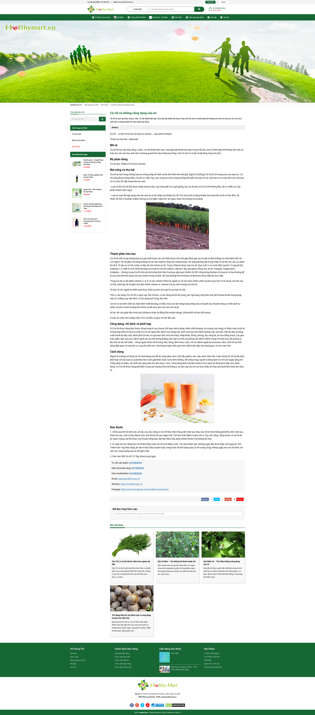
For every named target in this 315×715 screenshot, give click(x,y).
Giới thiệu (178, 17)
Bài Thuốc (104, 105)
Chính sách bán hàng (126, 648)
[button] (139, 9)
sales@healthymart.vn (125, 2)
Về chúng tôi (77, 648)
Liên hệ (226, 17)
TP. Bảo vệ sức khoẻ (102, 17)
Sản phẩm (209, 648)
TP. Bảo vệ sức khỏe (211, 653)
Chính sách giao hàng (123, 664)
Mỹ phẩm (120, 17)
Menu (115, 127)
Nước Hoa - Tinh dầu (160, 17)
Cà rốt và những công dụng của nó (123, 105)
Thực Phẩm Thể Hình (212, 657)
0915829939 (105, 2)
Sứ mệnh (73, 653)
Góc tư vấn (74, 657)
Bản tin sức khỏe (78, 140)
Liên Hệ (73, 667)
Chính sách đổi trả (122, 660)
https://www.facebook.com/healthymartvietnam (145, 489)
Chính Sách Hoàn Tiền (123, 667)
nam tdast (175, 653)
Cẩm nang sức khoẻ (196, 17)
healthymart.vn (75, 105)
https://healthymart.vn (131, 484)
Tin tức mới (76, 134)
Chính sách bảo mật (122, 657)
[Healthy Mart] (157, 705)
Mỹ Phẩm (207, 660)
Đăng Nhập (210, 2)
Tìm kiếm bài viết (77, 112)
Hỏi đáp (213, 17)
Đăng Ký (223, 2)
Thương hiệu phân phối (212, 667)
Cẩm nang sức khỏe (91, 105)
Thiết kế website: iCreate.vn (171, 712)
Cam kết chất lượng (122, 653)
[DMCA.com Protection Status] (175, 705)
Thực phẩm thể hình (138, 17)
